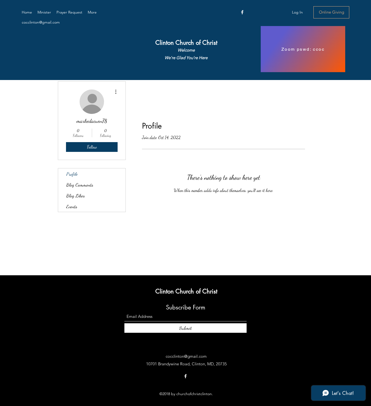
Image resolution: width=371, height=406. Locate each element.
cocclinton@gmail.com (41, 22)
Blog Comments (79, 185)
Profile (72, 174)
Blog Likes (75, 196)
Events (71, 206)
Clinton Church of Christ (186, 42)
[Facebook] (242, 12)
